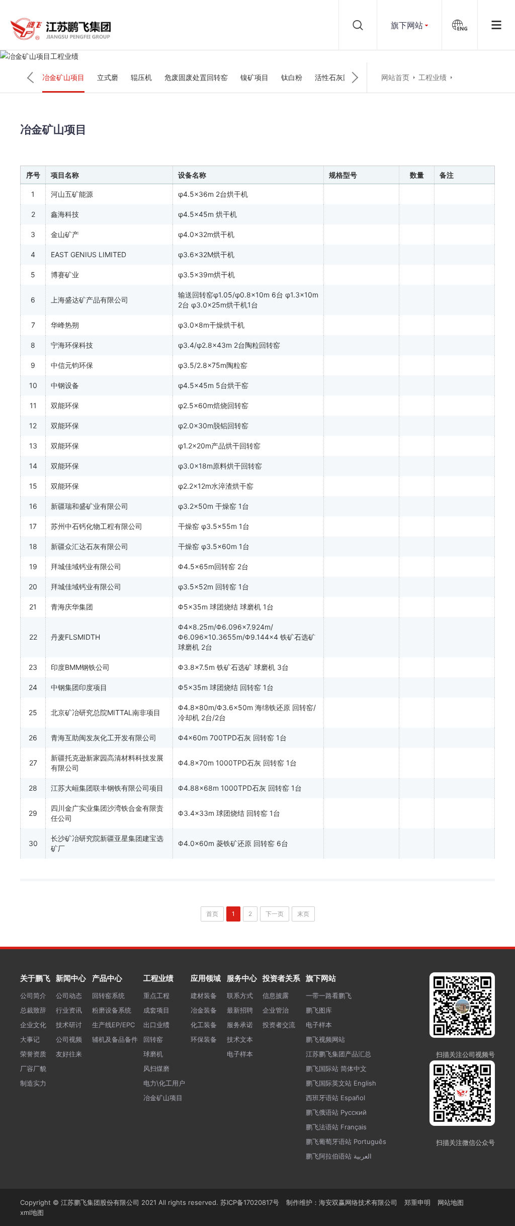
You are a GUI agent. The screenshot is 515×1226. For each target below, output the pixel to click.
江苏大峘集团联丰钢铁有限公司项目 (107, 788)
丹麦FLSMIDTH (75, 637)
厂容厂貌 (33, 1068)
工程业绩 (432, 77)
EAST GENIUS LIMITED (88, 254)
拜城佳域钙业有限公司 (86, 566)
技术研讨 (69, 1025)
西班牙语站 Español (335, 1098)
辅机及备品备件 (115, 1039)
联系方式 (240, 995)
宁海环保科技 (72, 345)
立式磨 (107, 77)
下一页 (275, 913)
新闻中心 (71, 978)
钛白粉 (291, 77)
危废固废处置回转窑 (196, 77)
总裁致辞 (33, 1010)
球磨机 (153, 1054)
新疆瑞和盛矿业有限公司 (89, 506)
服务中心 (242, 978)
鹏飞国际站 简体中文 (336, 1068)
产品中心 (107, 978)
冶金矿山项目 (63, 77)
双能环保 (65, 405)
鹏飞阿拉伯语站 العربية (339, 1156)
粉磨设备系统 (111, 1010)
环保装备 (204, 1039)
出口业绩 (156, 1025)
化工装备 (204, 1025)
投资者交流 (279, 1025)
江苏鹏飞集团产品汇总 (338, 1054)
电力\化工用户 (164, 1083)
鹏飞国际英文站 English (341, 1083)
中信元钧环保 (72, 365)
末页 (303, 913)
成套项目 (156, 1010)
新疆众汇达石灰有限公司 (89, 546)
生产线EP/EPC (113, 1025)
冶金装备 (204, 1010)
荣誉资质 (33, 1054)
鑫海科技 (65, 214)
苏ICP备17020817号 (249, 1202)
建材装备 (204, 995)
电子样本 (240, 1054)
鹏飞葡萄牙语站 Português (346, 1141)
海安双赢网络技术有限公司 (358, 1202)
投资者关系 (281, 978)
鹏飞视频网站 (325, 1039)
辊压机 (141, 77)
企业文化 (33, 1025)
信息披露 (276, 995)
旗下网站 (407, 25)
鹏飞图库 (319, 1010)
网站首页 (395, 77)
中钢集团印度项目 (79, 687)
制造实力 (33, 1083)
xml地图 (32, 1212)
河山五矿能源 (72, 194)
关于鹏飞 (35, 978)
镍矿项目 (254, 77)
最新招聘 (240, 1010)
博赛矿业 (65, 274)
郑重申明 (417, 1202)
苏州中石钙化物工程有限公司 (96, 526)
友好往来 (69, 1054)
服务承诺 (240, 1025)
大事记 (30, 1039)
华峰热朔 (65, 325)
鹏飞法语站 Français (336, 1127)
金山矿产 (65, 234)
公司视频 (69, 1039)
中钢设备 (65, 385)
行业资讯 (69, 1010)
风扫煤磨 (156, 1068)
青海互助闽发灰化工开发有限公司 (103, 737)
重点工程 (156, 995)
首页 (212, 913)
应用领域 (206, 978)
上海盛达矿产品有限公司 (89, 299)
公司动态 (69, 995)
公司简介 (33, 995)
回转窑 (153, 1039)
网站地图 (451, 1202)
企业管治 (276, 1010)
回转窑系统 (108, 995)
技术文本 (240, 1039)
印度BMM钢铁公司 (80, 667)
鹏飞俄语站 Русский (336, 1112)
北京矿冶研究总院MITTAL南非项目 (105, 712)
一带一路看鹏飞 (329, 995)
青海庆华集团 (72, 606)
